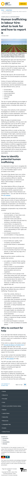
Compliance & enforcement (10, 17)
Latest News (9, 10)
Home (2, 10)
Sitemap (4, 443)
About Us (5, 395)
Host (3, 402)
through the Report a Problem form (14, 345)
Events (4, 428)
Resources (5, 420)
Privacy (4, 440)
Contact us (4, 436)
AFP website (6, 195)
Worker (4, 409)
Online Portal (6, 431)
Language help (6, 424)
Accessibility (6, 442)
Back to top (19, 384)
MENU (22, 4)
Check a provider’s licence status (11, 406)
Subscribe (5, 417)
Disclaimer (5, 438)
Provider (4, 398)
